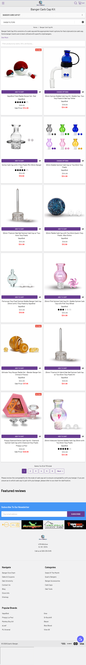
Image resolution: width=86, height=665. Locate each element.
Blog (3, 589)
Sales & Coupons (8, 577)
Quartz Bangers (50, 577)
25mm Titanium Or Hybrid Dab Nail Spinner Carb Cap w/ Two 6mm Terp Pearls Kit (64, 373)
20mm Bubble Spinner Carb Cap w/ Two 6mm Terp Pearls (64, 166)
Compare (40, 92)
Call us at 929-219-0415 (43, 551)
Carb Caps (49, 585)
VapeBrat (5, 613)
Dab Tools (48, 589)
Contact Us (6, 585)
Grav (45, 613)
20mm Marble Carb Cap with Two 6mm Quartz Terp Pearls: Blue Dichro (64, 234)
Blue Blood (48, 625)
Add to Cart (19, 92)
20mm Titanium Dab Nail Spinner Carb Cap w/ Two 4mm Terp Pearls (21, 234)
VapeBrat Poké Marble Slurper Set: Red (21, 96)
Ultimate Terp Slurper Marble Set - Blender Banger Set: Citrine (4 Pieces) (22, 373)
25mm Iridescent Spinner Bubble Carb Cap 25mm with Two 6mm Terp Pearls (64, 441)
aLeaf (4, 625)
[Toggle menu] (3, 3)
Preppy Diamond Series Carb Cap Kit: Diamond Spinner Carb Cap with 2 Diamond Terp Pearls (21, 441)
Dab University (7, 581)
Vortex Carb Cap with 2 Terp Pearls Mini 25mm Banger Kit (21, 166)
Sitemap (5, 597)
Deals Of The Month (52, 573)
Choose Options (62, 92)
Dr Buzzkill (48, 617)
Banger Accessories (52, 581)
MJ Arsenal (6, 629)
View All (47, 629)
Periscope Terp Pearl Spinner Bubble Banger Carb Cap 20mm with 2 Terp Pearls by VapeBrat (21, 302)
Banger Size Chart (8, 573)
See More (4, 37)
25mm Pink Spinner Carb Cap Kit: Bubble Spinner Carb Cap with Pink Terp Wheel (64, 302)
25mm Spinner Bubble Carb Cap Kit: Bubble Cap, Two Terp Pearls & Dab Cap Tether (64, 97)
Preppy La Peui (7, 617)
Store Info (5, 593)
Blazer (46, 621)
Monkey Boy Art (8, 621)
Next (59, 471)
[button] (82, 22)
